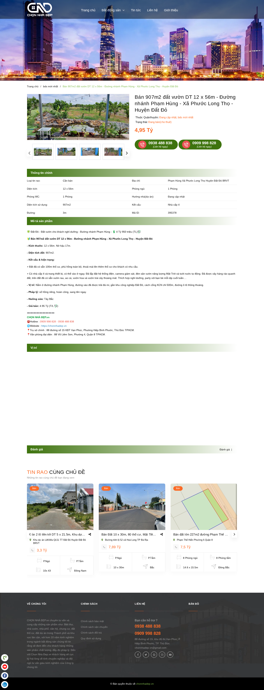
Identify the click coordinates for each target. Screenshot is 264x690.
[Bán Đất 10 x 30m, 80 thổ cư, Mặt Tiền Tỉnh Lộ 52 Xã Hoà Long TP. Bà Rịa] (132, 507)
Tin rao (56, 472)
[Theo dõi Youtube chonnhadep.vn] (170, 654)
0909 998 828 (148, 633)
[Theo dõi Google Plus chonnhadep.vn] (154, 654)
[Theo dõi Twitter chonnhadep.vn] (146, 654)
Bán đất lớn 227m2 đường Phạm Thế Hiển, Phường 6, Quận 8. (216, 534)
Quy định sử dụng (91, 638)
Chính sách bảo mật (92, 621)
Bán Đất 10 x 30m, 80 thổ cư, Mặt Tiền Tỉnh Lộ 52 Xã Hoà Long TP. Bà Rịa (152, 534)
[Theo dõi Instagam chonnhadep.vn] (162, 654)
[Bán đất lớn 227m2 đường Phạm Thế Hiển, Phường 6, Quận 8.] (204, 507)
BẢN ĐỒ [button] (194, 603)
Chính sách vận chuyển (94, 626)
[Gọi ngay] (32, 550)
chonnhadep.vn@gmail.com (150, 647)
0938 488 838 (148, 626)
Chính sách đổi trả (91, 632)
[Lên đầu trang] (256, 671)
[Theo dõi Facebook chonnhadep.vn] (138, 654)
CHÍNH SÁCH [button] (89, 603)
